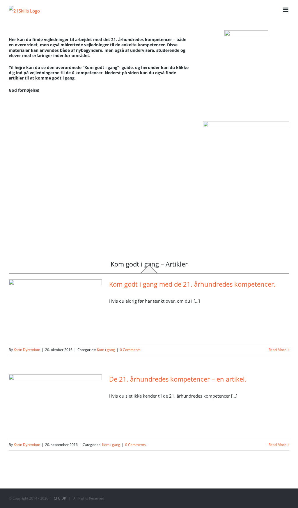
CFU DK (60, 498)
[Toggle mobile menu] (286, 10)
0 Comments (130, 349)
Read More (277, 349)
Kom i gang (106, 349)
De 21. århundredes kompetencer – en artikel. (177, 379)
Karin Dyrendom (27, 349)
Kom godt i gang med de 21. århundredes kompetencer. (192, 284)
